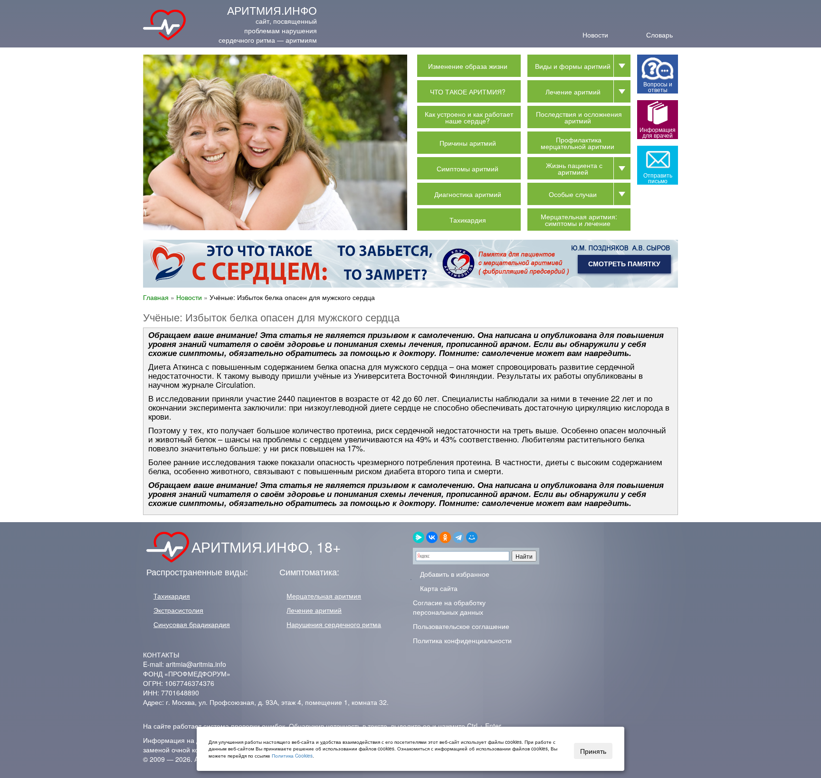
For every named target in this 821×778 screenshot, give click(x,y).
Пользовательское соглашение (461, 626)
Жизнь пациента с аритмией (574, 168)
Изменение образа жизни (467, 66)
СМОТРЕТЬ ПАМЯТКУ (624, 264)
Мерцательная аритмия (323, 595)
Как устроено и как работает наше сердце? (469, 117)
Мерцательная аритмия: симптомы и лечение (579, 220)
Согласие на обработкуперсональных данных (449, 607)
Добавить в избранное (453, 574)
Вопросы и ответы (657, 87)
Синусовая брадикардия (191, 624)
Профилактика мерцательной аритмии (577, 143)
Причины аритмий (467, 143)
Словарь (659, 34)
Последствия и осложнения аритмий (579, 117)
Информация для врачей (658, 132)
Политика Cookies (292, 755)
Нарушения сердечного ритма (333, 624)
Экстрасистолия (178, 610)
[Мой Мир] (471, 537)
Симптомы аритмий (467, 168)
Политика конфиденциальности (462, 640)
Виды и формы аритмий (573, 66)
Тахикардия (467, 220)
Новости (595, 34)
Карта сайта (438, 588)
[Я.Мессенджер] (418, 537)
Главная (156, 297)
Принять (593, 751)
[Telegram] (458, 537)
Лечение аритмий (573, 91)
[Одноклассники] (445, 537)
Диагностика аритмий (467, 194)
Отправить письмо (657, 178)
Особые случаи (573, 194)
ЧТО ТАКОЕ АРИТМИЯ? (468, 91)
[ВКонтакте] (432, 537)
